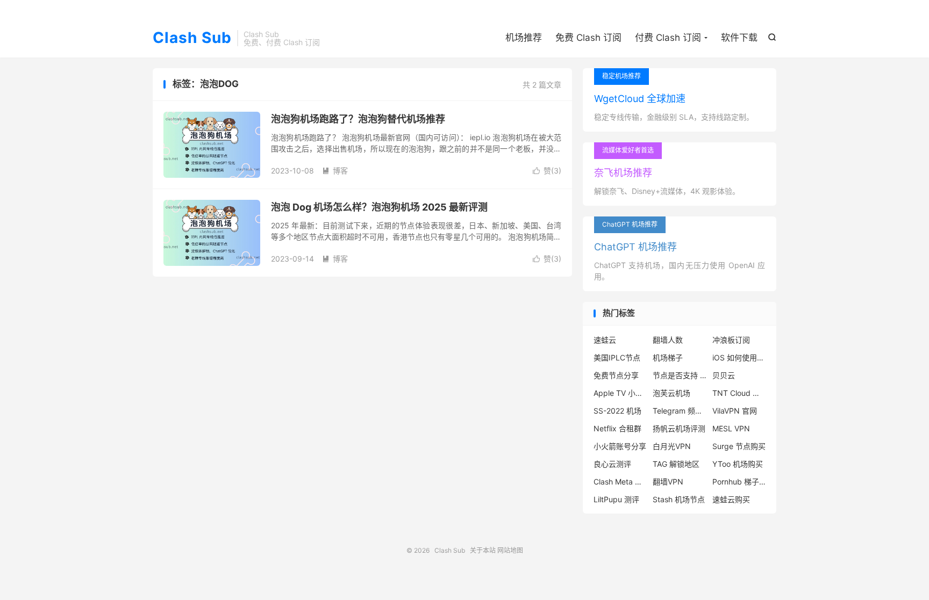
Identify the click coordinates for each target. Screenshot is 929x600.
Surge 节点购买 (739, 446)
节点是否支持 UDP (679, 375)
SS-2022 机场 (617, 410)
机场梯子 (668, 357)
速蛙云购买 (731, 499)
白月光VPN (672, 446)
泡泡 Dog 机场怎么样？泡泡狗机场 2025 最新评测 (379, 207)
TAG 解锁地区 (676, 463)
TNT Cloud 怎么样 (739, 392)
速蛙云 (605, 339)
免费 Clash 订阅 (588, 37)
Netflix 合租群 (617, 428)
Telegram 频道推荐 (679, 410)
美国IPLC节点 (617, 357)
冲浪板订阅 (731, 339)
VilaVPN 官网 (734, 410)
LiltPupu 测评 (616, 499)
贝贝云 (723, 375)
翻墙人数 (668, 339)
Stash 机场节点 (679, 499)
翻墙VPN (668, 481)
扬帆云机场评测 (679, 428)
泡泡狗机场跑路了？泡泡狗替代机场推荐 (358, 119)
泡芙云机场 (671, 392)
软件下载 (739, 37)
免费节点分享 (616, 375)
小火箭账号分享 (620, 446)
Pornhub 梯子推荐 (739, 481)
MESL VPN (731, 428)
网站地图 (510, 550)
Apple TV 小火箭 (620, 392)
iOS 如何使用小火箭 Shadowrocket (739, 357)
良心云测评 (612, 463)
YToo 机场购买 (737, 463)
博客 (335, 170)
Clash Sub (192, 38)
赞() (547, 170)
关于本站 (483, 550)
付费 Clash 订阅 (668, 37)
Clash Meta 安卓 (620, 481)
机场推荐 (523, 37)
